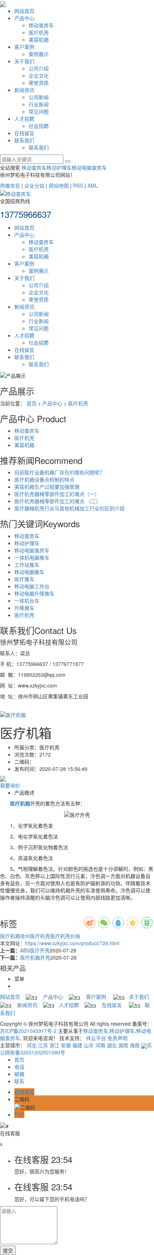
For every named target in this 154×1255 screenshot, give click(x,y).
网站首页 (24, 10)
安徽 (66, 1045)
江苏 (43, 1045)
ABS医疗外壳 (35, 950)
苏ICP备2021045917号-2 (28, 1030)
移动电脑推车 (29, 571)
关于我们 (24, 61)
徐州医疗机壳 (35, 935)
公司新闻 (39, 97)
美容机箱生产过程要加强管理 (47, 486)
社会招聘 (39, 125)
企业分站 (34, 185)
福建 (77, 1045)
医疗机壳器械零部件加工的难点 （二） (57, 501)
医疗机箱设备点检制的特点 (44, 479)
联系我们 (24, 140)
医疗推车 (24, 579)
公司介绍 (39, 68)
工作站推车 (26, 564)
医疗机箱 (10, 935)
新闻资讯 (24, 89)
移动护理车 (59, 167)
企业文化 (39, 75)
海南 (135, 1045)
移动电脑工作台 (31, 586)
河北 (32, 1045)
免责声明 (117, 1038)
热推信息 (10, 185)
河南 (100, 1045)
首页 (32, 403)
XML (92, 185)
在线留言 (24, 133)
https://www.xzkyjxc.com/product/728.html (72, 943)
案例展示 (39, 54)
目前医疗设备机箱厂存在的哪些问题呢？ (59, 472)
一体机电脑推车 (31, 557)
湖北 (112, 1045)
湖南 (123, 1045)
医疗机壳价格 (65, 935)
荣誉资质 (39, 82)
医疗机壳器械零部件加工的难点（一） (57, 493)
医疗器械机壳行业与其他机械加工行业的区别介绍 (69, 508)
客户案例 (24, 46)
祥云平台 (96, 1038)
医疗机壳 (39, 32)
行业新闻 (39, 104)
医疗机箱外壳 (35, 957)
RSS (78, 185)
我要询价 (10, 785)
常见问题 (39, 111)
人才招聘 (24, 118)
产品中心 (24, 18)
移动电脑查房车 (89, 167)
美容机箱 (39, 39)
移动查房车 (41, 25)
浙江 (54, 1045)
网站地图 (59, 185)
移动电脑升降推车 (34, 593)
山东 (89, 1045)
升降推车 (24, 607)
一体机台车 (26, 600)
